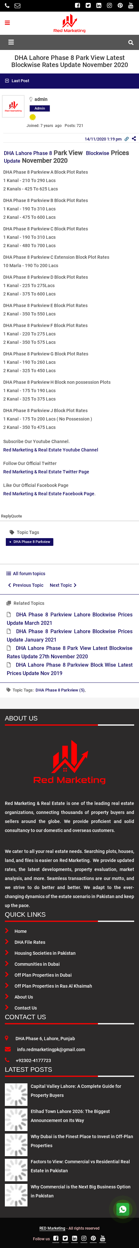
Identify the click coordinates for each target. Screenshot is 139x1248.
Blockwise (97, 153)
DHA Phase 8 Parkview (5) (60, 690)
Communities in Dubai (37, 964)
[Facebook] (77, 6)
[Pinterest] (120, 6)
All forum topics (28, 573)
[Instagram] (109, 6)
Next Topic (62, 585)
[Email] (17, 6)
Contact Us (26, 1008)
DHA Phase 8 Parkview (32, 542)
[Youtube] (130, 6)
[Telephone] (7, 6)
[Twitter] (88, 6)
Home (21, 931)
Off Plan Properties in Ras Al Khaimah (53, 986)
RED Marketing (52, 1228)
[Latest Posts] (16, 1093)
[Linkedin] (98, 6)
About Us (24, 997)
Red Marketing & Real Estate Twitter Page (46, 471)
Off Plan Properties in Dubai (43, 975)
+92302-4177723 (33, 1060)
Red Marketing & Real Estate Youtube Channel (50, 449)
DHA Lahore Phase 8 (28, 153)
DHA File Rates (30, 942)
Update (12, 161)
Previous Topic (27, 585)
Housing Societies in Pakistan (45, 953)
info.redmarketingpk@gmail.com (51, 1049)
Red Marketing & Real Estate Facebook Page (48, 493)
